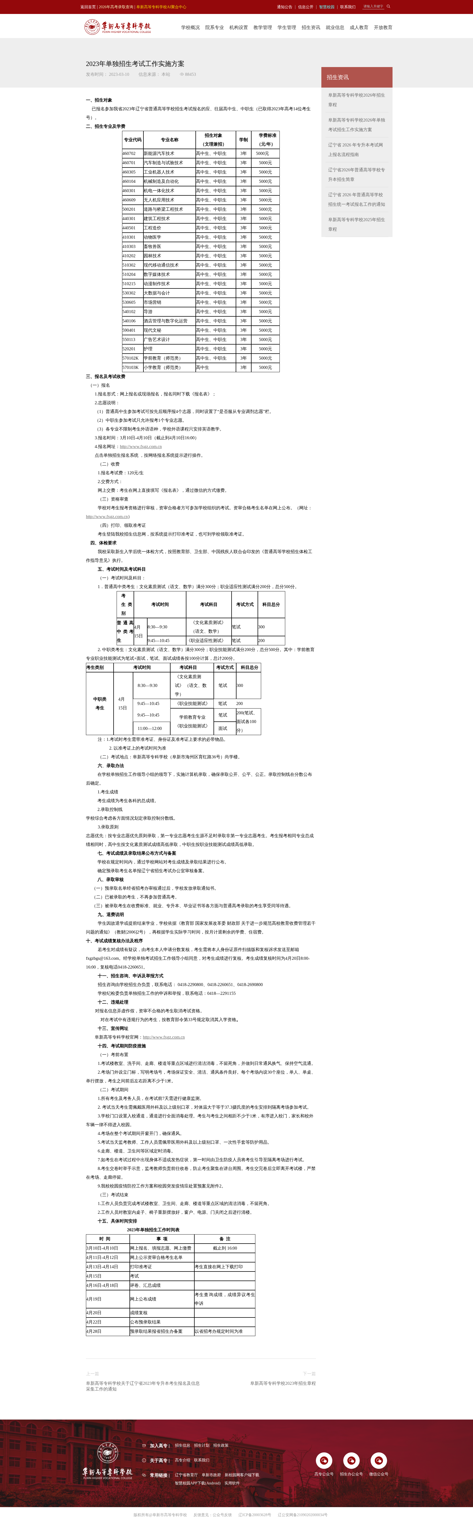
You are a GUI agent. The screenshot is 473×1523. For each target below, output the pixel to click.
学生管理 (287, 27)
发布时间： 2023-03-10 (107, 74)
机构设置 (238, 27)
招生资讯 (311, 27)
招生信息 (182, 1445)
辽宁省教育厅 (186, 1475)
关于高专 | (160, 1460)
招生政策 (221, 1445)
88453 (190, 74)
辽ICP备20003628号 (254, 1515)
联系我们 (201, 1460)
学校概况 (190, 27)
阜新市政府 (211, 1475)
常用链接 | (160, 1475)
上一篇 (92, 1373)
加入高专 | (160, 1445)
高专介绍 (182, 1460)
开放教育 (383, 27)
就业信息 (335, 27)
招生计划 (201, 1445)
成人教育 (359, 27)
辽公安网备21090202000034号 (303, 1515)
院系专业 (214, 27)
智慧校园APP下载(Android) (198, 1483)
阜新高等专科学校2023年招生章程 (283, 1383)
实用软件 (232, 1483)
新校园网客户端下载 (242, 1475)
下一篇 (309, 1373)
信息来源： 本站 (154, 74)
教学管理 (262, 27)
